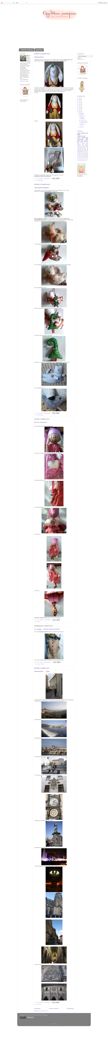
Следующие (37, 1008)
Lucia (29, 55)
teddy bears (78, 158)
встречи (81, 156)
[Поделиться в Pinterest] (58, 178)
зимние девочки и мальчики (82, 150)
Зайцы (85, 149)
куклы (79, 133)
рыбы (86, 159)
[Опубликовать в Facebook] (57, 178)
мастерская (83, 142)
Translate (82, 59)
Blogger (56, 1023)
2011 (80, 110)
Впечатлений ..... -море (41, 671)
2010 (80, 111)
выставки (84, 152)
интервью (86, 158)
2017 (80, 101)
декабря (81, 113)
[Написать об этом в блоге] (54, 178)
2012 (80, 108)
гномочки (86, 140)
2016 (80, 102)
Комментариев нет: (47, 662)
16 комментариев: (47, 619)
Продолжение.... (39, 57)
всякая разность (84, 141)
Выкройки (39, 50)
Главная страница (27, 50)
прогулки (39, 1004)
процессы (84, 148)
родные (78, 143)
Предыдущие (70, 1008)
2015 (80, 104)
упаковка (85, 157)
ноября (81, 114)
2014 (80, 105)
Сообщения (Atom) (44, 1010)
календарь (86, 156)
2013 (80, 107)
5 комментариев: (47, 1002)
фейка (78, 140)
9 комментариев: (47, 178)
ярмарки (80, 151)
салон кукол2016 (79, 160)
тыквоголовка (81, 136)
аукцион (83, 158)
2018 (80, 99)
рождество (79, 149)
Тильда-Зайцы (40, 180)
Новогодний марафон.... (42, 187)
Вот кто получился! (40, 422)
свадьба (80, 157)
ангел (39, 621)
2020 (80, 98)
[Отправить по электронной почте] (52, 178)
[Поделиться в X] (55, 178)
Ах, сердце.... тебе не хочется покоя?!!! (47, 629)
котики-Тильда (40, 414)
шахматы (84, 160)
